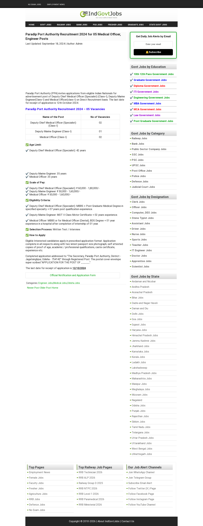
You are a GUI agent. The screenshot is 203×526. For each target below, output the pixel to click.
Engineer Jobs (45, 283)
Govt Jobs (45, 25)
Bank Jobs (81, 25)
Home (31, 25)
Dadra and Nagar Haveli (144, 303)
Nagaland (137, 400)
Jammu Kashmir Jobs (143, 340)
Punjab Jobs (138, 410)
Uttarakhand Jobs (142, 443)
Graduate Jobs (136, 25)
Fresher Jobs (115, 25)
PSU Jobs (97, 25)
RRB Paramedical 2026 (91, 499)
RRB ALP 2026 (87, 477)
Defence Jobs (37, 504)
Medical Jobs (60, 283)
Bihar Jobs (137, 297)
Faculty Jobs (36, 483)
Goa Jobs (137, 319)
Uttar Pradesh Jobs (143, 437)
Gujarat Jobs (139, 324)
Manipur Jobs (139, 383)
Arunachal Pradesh (142, 292)
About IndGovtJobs (108, 521)
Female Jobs (36, 477)
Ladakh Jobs (139, 362)
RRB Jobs (34, 499)
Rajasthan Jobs (140, 416)
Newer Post (33, 287)
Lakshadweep (139, 367)
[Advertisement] (76, 66)
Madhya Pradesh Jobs (144, 373)
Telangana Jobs (140, 432)
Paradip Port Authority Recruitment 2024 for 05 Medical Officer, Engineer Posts (73, 36)
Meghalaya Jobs (141, 389)
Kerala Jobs (138, 356)
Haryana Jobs (139, 330)
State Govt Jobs (158, 25)
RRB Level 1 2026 (89, 493)
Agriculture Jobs (38, 493)
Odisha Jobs (73, 283)
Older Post (45, 287)
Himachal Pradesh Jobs (145, 335)
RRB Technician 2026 (90, 472)
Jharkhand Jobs (140, 346)
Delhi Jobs (138, 313)
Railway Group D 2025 (91, 483)
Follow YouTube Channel (141, 504)
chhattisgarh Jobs (142, 454)
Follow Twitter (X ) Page (142, 488)
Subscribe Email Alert (140, 483)
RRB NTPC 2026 (88, 488)
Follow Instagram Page (141, 499)
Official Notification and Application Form (73, 275)
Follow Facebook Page (141, 493)
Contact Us (127, 521)
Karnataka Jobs (140, 351)
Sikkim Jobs (138, 421)
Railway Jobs (64, 25)
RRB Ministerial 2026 (90, 504)
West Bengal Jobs (142, 448)
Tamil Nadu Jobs (141, 427)
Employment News (56, 4)
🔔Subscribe (153, 52)
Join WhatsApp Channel (141, 472)
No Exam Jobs (34, 4)
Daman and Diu (140, 308)
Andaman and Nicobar (144, 281)
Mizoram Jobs (139, 394)
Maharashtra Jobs (142, 378)
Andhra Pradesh (140, 286)
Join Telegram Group (139, 477)
